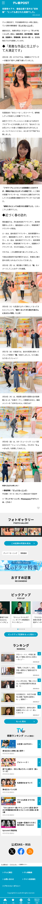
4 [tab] (24, 629)
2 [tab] (19, 629)
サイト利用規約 (29, 879)
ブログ (8, 485)
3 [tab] (22, 629)
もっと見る (21, 721)
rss (30, 851)
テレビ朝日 (8, 872)
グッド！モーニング (10, 553)
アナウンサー (13, 864)
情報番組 (23, 553)
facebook (21, 851)
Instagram (26, 499)
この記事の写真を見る (21, 543)
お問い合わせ (9, 879)
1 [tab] (17, 629)
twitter (12, 851)
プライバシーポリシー (12, 886)
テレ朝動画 (28, 872)
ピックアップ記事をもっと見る (21, 634)
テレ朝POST (21, 3)
